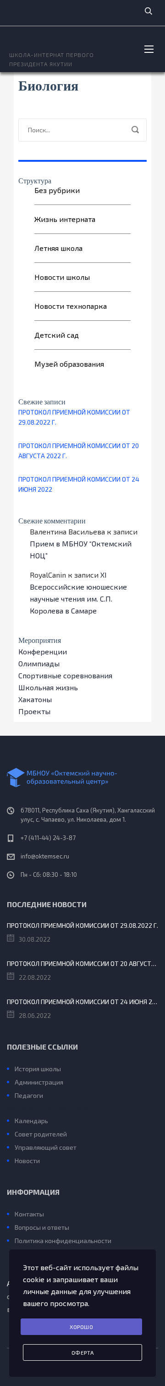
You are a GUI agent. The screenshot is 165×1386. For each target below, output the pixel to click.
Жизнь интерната (64, 219)
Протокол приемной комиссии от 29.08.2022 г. (74, 417)
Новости (27, 1160)
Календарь (31, 1121)
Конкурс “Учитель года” (48, 1107)
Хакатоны (35, 699)
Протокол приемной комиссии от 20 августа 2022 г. (78, 451)
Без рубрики (57, 190)
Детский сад (56, 334)
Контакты (29, 1214)
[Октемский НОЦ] (82, 777)
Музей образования (69, 363)
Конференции (42, 651)
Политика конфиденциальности (63, 1240)
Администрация (39, 1082)
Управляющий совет (46, 1147)
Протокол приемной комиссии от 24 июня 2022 (78, 484)
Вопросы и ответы (42, 1227)
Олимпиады (39, 663)
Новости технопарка (70, 305)
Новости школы (62, 277)
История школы (38, 1069)
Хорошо (81, 1327)
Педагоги (29, 1095)
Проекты (34, 711)
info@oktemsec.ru (45, 856)
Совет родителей (41, 1134)
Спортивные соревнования (65, 675)
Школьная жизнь (48, 687)
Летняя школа (58, 248)
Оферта (83, 1352)
